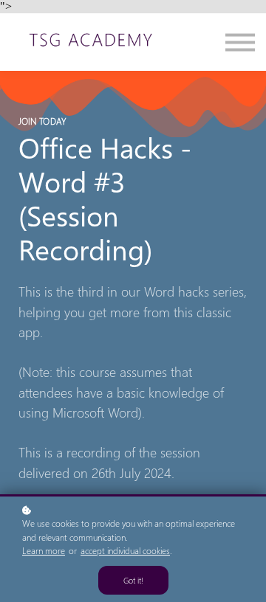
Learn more (43, 550)
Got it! (133, 580)
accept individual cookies (125, 550)
